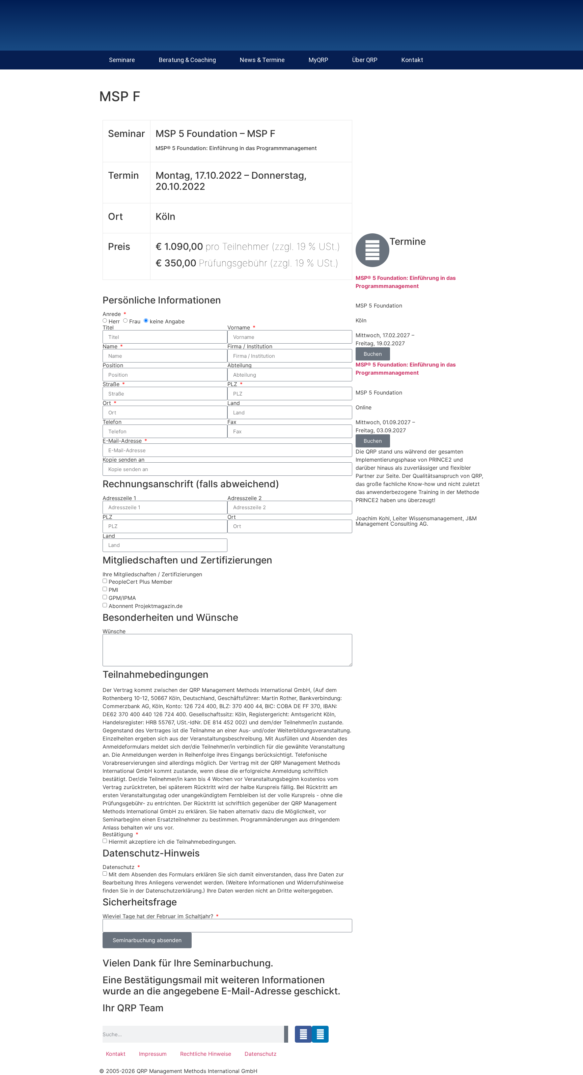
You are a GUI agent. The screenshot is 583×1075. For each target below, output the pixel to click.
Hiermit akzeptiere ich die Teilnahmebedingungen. (172, 841)
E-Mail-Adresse (123, 440)
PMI (113, 589)
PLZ (233, 384)
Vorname (239, 327)
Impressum (153, 1053)
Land (233, 403)
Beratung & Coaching (187, 59)
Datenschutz (119, 867)
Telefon (112, 422)
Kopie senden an (123, 459)
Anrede (112, 314)
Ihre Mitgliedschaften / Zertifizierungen (152, 574)
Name (111, 346)
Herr (114, 321)
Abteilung (239, 365)
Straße (112, 384)
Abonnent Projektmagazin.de (146, 605)
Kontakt (412, 59)
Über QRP (365, 59)
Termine (407, 241)
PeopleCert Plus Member (140, 581)
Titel (108, 327)
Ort (108, 403)
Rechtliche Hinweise (205, 1053)
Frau (134, 321)
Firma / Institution (249, 346)
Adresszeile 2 (244, 498)
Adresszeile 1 (119, 498)
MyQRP (318, 59)
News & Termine (262, 59)
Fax (232, 422)
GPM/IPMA (122, 597)
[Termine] (372, 250)
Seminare (122, 59)
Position (113, 365)
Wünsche (114, 631)
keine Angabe (167, 321)
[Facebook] (303, 1034)
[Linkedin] (320, 1034)
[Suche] (286, 1034)
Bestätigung (119, 834)
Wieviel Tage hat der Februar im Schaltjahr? (159, 916)
